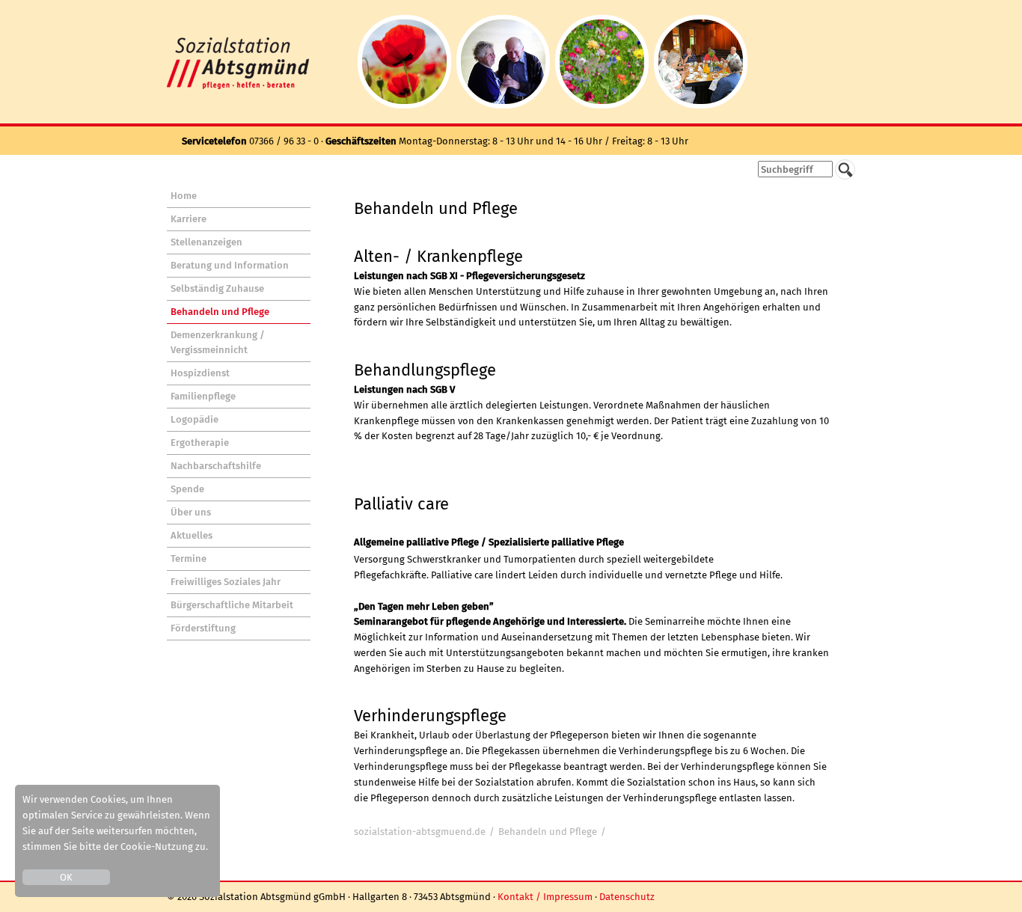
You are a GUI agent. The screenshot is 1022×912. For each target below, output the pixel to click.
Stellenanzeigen (206, 242)
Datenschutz (627, 896)
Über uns (191, 512)
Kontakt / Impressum (545, 896)
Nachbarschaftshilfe (216, 465)
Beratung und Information (230, 265)
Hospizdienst (200, 373)
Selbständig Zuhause (217, 288)
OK (66, 877)
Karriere (188, 218)
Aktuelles (191, 535)
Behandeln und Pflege (220, 311)
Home (184, 195)
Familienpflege (203, 396)
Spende (187, 489)
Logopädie (194, 419)
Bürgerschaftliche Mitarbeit (232, 604)
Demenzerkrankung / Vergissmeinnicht (218, 342)
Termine (188, 558)
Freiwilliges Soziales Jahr (226, 581)
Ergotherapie (200, 442)
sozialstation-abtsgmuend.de (420, 831)
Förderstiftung (203, 628)
